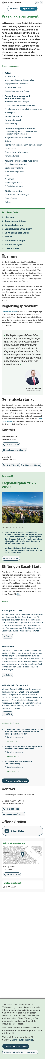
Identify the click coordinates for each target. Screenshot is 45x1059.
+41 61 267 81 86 (12, 465)
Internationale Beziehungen (17, 102)
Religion (8, 141)
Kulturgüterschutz (13, 87)
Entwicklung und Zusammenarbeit (20, 105)
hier (19, 594)
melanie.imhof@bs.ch (15, 814)
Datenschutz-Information (16, 152)
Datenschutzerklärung (21, 1040)
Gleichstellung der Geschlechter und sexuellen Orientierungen (21, 133)
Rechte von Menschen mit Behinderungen (23, 145)
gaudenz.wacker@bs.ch (16, 450)
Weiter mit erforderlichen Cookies (21, 1052)
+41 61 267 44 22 (12, 809)
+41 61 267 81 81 (13, 875)
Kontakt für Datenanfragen (17, 195)
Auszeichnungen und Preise (17, 91)
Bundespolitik (10, 113)
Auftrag (8, 202)
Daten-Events (11, 198)
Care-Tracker (10, 148)
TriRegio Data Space (14, 186)
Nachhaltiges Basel (13, 183)
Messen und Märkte (13, 116)
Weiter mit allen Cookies (17, 1046)
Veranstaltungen (12, 156)
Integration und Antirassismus (18, 137)
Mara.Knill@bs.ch (32, 465)
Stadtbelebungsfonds (14, 172)
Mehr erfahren (11, 559)
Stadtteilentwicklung (14, 168)
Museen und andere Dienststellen (19, 80)
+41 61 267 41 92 (12, 445)
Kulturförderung (12, 76)
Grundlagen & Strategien (16, 164)
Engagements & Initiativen (16, 84)
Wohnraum (9, 179)
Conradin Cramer (9, 312)
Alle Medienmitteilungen (16, 781)
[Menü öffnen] (41, 2)
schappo (8, 175)
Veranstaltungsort (13, 120)
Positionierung (11, 124)
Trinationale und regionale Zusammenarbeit (24, 109)
